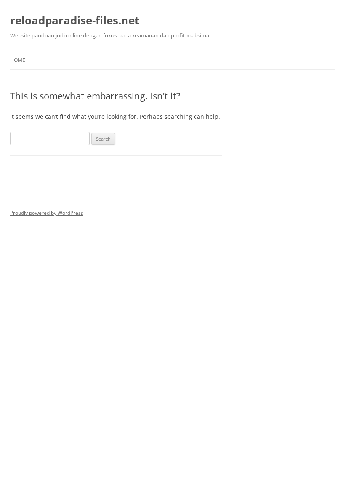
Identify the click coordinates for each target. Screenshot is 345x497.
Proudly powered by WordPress (46, 212)
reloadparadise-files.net (74, 20)
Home (17, 60)
